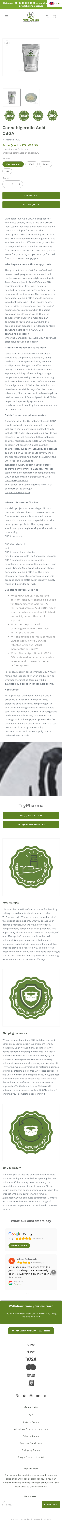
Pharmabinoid (25, 1519)
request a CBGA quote (17, 492)
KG (7, 171)
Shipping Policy (31, 1450)
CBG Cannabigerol (15, 544)
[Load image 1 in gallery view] (12, 97)
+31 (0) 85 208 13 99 (31, 815)
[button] (6, 16)
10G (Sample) (13, 164)
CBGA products (13, 536)
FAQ (31, 1415)
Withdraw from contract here (31, 1429)
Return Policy (31, 1422)
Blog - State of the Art (31, 1457)
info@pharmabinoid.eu (31, 824)
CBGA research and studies (20, 552)
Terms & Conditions (31, 1443)
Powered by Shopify (41, 1519)
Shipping (7, 153)
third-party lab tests (16, 480)
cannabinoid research (17, 333)
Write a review (19, 1246)
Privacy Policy (31, 1436)
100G (31, 164)
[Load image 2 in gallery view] (31, 97)
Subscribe (50, 1504)
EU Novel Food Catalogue (19, 460)
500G (45, 164)
